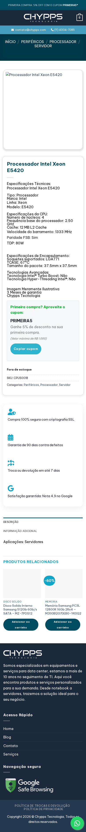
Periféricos (32, 41)
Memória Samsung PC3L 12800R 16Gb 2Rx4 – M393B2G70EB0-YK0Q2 (63, 609)
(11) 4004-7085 (64, 29)
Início (10, 41)
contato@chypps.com (30, 29)
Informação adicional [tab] (20, 531)
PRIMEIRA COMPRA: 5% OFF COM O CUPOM (43, 5)
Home (8, 728)
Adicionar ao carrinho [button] (21, 624)
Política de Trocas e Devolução (42, 805)
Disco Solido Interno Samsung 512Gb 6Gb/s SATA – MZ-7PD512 (20, 609)
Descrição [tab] (10, 522)
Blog (7, 737)
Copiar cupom (26, 349)
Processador (63, 41)
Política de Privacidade (43, 809)
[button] (6, 17)
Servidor (43, 46)
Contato (10, 746)
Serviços (10, 754)
